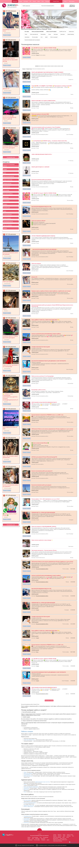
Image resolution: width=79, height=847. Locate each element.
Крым (33, 838)
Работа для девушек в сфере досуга (31, 786)
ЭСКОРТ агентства (62, 31)
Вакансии (15, 1)
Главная (24, 68)
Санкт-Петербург (35, 837)
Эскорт (34, 1)
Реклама (47, 1)
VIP (30, 1)
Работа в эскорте (27, 731)
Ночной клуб (6, 207)
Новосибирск (27, 37)
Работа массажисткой (34, 34)
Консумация (6, 200)
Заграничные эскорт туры (29, 805)
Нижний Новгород (71, 34)
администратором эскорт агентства (42, 781)
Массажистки (55, 838)
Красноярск (63, 34)
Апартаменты (6, 186)
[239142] (49, 18)
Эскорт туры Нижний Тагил (29, 739)
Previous (20, 55)
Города (20, 1)
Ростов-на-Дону (35, 37)
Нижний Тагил (29, 68)
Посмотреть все (11, 157)
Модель (5, 204)
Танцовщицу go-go (27, 816)
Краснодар (56, 34)
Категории (26, 1)
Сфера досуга (71, 31)
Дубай (46, 37)
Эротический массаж (8, 176)
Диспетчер (6, 197)
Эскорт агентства (7, 179)
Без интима (6, 190)
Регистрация (71, 1)
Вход (65, 1)
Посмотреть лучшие (49, 700)
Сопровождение (7, 214)
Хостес (5, 228)
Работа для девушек (28, 773)
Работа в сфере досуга (28, 806)
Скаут (4, 211)
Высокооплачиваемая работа (48, 5)
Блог (43, 1)
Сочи (41, 37)
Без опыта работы (8, 193)
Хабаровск (43, 839)
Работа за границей (53, 37)
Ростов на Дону (37, 839)
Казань (49, 34)
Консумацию (26, 819)
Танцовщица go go (8, 221)
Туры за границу (7, 225)
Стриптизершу (27, 818)
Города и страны (70, 834)
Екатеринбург (43, 34)
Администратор (7, 183)
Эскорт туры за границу (57, 840)
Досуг (39, 1)
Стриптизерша (7, 218)
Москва (29, 837)
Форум (64, 834)
